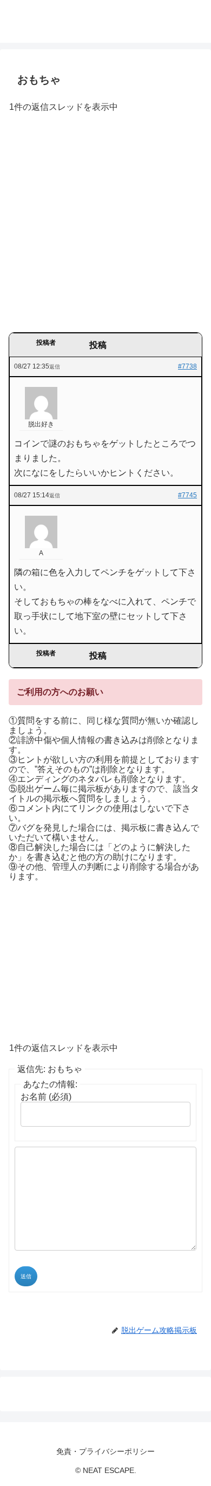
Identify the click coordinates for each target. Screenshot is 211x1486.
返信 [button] (54, 367)
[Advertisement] (105, 226)
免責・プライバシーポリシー (105, 1451)
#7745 (187, 495)
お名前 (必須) (46, 1096)
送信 (26, 1276)
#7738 (187, 366)
